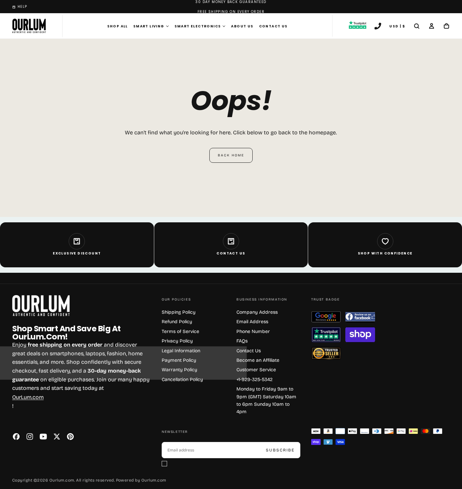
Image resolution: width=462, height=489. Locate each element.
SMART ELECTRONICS (198, 26)
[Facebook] (16, 436)
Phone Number (253, 331)
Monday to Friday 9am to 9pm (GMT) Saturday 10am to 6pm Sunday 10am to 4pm (266, 400)
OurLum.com (28, 397)
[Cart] (446, 27)
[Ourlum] (41, 306)
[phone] (377, 27)
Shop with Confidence (385, 253)
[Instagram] (30, 436)
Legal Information (181, 351)
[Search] (416, 27)
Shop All (117, 26)
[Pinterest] (70, 436)
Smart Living (148, 26)
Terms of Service (180, 331)
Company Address (257, 312)
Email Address (252, 322)
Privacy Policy (177, 341)
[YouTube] (43, 436)
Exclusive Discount (77, 253)
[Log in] (431, 27)
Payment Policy (179, 360)
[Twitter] (57, 436)
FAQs (242, 341)
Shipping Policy (178, 312)
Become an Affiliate (257, 360)
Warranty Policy (179, 370)
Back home (231, 155)
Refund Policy (177, 322)
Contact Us (273, 26)
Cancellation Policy (182, 379)
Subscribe (280, 450)
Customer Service (256, 370)
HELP (22, 6)
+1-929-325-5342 (254, 379)
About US (242, 26)
